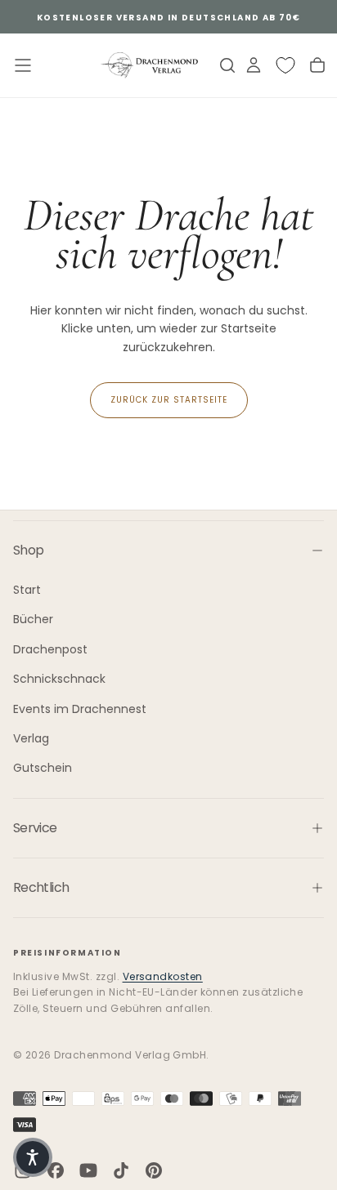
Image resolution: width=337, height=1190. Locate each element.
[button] (32, 1157)
